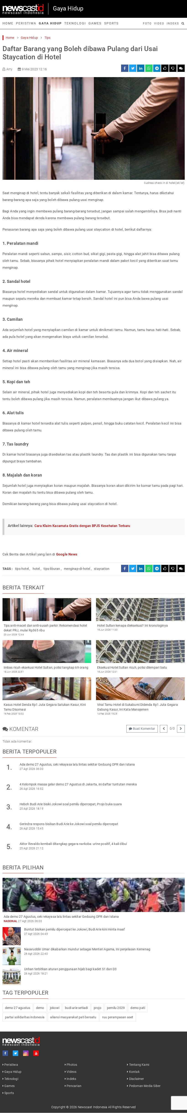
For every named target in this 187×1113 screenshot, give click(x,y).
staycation (101, 569)
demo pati (137, 1008)
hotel (36, 569)
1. (9, 767)
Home (8, 23)
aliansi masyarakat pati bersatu (73, 1017)
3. (9, 807)
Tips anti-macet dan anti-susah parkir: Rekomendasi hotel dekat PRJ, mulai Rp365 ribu (45, 628)
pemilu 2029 (116, 1008)
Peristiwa (26, 23)
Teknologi (75, 23)
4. (9, 827)
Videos (71, 1072)
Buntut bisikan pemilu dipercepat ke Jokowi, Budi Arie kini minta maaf (74, 929)
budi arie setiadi (76, 1008)
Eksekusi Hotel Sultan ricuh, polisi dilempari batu (132, 667)
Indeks (173, 23)
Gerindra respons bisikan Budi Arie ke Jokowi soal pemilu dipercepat (69, 824)
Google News (66, 554)
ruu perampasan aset (117, 1017)
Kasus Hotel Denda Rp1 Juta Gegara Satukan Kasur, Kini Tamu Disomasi (45, 707)
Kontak (133, 1072)
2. (9, 787)
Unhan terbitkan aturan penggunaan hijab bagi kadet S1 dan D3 (70, 969)
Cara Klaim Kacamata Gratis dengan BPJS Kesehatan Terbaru (82, 526)
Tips (47, 37)
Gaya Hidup (50, 23)
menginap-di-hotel (77, 569)
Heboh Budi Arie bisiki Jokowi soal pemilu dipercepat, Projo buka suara (71, 804)
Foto (147, 23)
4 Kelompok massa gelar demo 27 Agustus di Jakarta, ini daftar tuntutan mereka (78, 784)
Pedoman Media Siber (144, 1086)
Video (159, 23)
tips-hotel (22, 569)
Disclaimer (136, 1079)
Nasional (11, 921)
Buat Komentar (143, 728)
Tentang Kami (138, 1064)
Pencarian (73, 1086)
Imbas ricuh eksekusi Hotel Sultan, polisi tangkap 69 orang (46, 667)
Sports (111, 23)
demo (40, 1008)
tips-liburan (52, 569)
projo (97, 1008)
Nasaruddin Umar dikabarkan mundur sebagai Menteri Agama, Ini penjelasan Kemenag (87, 949)
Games (94, 23)
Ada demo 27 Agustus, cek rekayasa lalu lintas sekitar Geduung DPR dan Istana (77, 764)
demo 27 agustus (17, 1008)
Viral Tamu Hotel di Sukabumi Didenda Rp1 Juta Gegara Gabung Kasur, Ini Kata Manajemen (137, 707)
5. (9, 847)
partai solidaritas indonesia (25, 1017)
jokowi (54, 1008)
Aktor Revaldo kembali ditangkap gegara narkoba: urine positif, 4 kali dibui (73, 844)
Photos (71, 1064)
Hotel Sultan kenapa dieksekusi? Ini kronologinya (132, 625)
